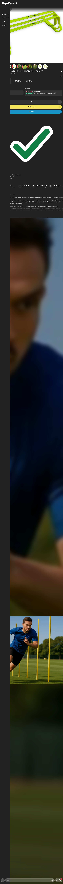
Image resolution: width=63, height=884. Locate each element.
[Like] (61, 72)
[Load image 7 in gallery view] (35, 66)
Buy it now (31, 111)
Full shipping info (29, 94)
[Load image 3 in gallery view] (14, 66)
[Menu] (3, 880)
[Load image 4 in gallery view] (19, 66)
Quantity (4, 98)
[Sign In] (60, 2)
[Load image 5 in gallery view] (24, 66)
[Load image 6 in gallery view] (29, 66)
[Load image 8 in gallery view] (40, 66)
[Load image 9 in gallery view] (45, 66)
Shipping (27, 88)
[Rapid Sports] (10, 3)
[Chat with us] (57, 880)
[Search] (52, 880)
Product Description (7, 195)
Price (2, 88)
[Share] (61, 76)
